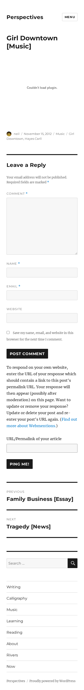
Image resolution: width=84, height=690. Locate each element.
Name (13, 264)
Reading (14, 632)
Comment (17, 194)
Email (14, 286)
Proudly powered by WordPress (52, 681)
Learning (15, 621)
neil (17, 134)
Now (11, 666)
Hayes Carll (33, 138)
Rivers (12, 655)
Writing (14, 587)
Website (14, 309)
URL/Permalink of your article (34, 438)
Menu (70, 17)
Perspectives (25, 17)
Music (60, 134)
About (12, 644)
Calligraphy (17, 598)
